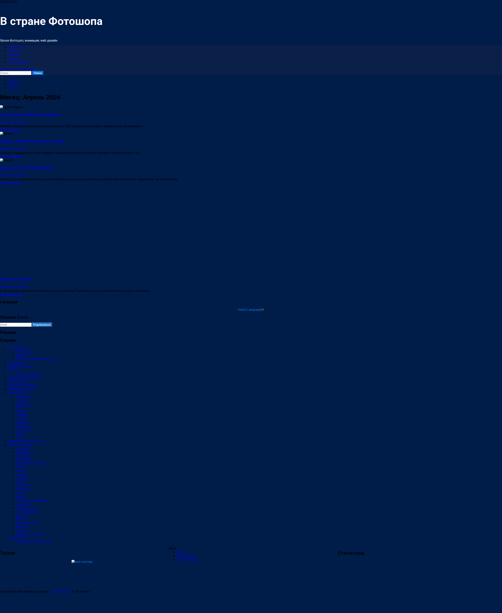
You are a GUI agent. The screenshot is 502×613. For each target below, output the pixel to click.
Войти (181, 552)
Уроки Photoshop (20, 445)
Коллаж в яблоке (15, 279)
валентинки (24, 404)
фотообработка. (27, 523)
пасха (20, 437)
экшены (22, 530)
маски (20, 482)
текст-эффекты (27, 512)
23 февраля (24, 396)
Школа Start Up (18, 62)
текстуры (22, 515)
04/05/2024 (18, 287)
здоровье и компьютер (25, 378)
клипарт (21, 415)
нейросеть (23, 426)
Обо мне (14, 58)
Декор (12, 370)
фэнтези (22, 527)
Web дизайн (16, 348)
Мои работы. (17, 392)
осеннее (22, 489)
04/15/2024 (17, 175)
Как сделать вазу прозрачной (26, 168)
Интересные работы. (23, 385)
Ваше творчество (21, 366)
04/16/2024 (17, 149)
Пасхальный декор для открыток (30, 115)
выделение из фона (30, 463)
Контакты (15, 51)
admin (4, 122)
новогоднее (24, 486)
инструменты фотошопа (33, 541)
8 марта (21, 400)
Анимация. (15, 363)
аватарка (22, 448)
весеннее (23, 459)
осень (20, 433)
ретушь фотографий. (31, 500)
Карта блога (16, 47)
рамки (20, 497)
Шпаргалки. (16, 538)
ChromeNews (61, 591)
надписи (22, 422)
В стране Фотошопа (51, 21)
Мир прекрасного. (21, 389)
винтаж (21, 411)
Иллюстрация (18, 381)
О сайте (13, 55)
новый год (23, 430)
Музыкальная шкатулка (25, 441)
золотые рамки (27, 374)
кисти (20, 471)
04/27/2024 (17, 122)
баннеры (22, 355)
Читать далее (10, 130)
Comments (187, 559)
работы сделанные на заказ (36, 359)
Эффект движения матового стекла (32, 141)
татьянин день (26, 508)
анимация (23, 452)
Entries (185, 556)
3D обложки (25, 351)
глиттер (21, 467)
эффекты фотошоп (30, 534)
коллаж (21, 418)
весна (20, 407)
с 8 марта (22, 504)
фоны (20, 519)
